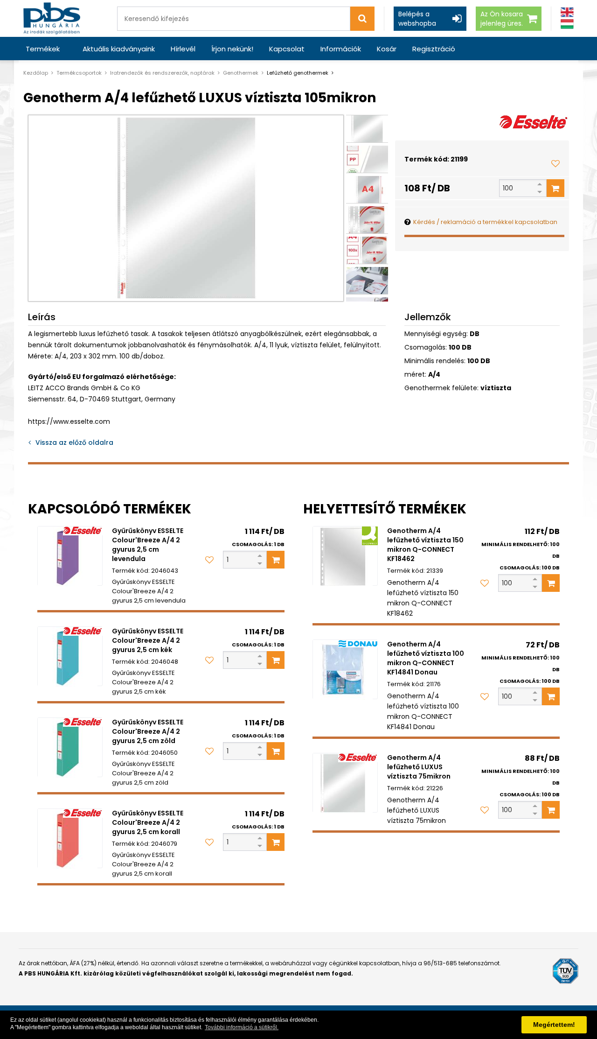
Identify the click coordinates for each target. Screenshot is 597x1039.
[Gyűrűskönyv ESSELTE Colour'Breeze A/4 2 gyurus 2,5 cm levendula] (70, 556)
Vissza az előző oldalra (74, 442)
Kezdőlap (35, 73)
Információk (340, 49)
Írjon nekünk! (232, 49)
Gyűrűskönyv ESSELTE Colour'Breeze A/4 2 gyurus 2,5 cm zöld (147, 731)
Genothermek (240, 73)
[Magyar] (567, 24)
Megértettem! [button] (554, 1024)
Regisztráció (433, 49)
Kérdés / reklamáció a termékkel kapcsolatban (485, 222)
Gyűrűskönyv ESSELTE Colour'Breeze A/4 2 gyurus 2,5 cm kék (147, 640)
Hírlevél (183, 49)
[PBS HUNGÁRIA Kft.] (51, 18)
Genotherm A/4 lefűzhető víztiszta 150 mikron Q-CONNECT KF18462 (425, 544)
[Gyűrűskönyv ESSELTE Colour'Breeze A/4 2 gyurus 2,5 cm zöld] (70, 747)
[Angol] (567, 12)
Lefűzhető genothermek (297, 73)
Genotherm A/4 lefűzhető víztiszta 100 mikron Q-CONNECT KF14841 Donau (425, 658)
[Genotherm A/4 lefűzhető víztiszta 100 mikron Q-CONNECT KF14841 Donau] (345, 669)
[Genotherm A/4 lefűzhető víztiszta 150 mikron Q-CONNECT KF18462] (345, 556)
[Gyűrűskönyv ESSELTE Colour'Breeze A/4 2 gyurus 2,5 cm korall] (70, 838)
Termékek (43, 49)
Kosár (386, 49)
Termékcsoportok (79, 73)
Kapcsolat (287, 49)
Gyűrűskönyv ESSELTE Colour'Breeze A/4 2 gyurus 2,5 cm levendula (147, 544)
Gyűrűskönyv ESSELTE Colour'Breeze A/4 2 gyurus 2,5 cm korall (147, 822)
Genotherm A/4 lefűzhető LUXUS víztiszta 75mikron (419, 767)
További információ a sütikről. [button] (241, 1027)
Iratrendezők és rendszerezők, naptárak (162, 73)
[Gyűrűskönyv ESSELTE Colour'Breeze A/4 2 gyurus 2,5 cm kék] (70, 656)
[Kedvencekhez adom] (555, 163)
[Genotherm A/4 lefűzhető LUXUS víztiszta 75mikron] (345, 783)
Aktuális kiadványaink (119, 49)
